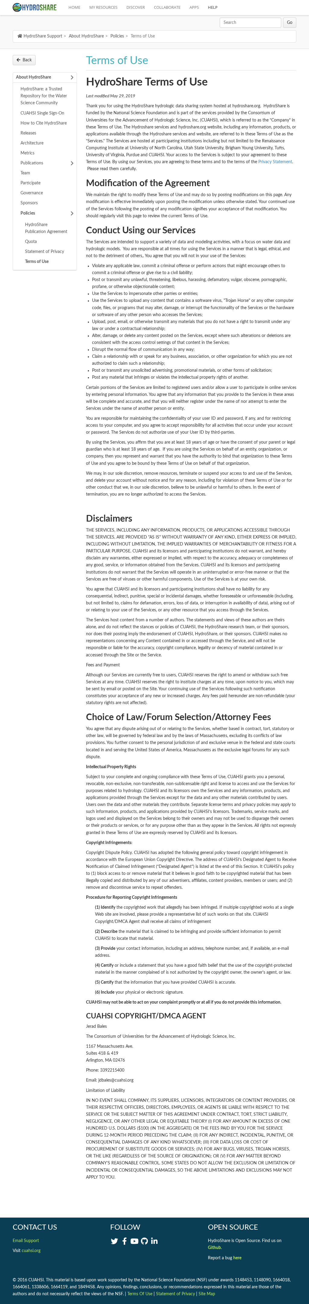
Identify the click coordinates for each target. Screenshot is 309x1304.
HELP (213, 7)
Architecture (32, 143)
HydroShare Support (43, 36)
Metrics (27, 153)
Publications (32, 163)
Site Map (207, 1294)
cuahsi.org (31, 1251)
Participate (30, 183)
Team (25, 173)
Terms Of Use (139, 1294)
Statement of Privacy (44, 252)
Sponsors (29, 203)
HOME (74, 7)
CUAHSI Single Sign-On (42, 113)
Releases (28, 133)
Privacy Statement (275, 162)
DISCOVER (135, 7)
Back (27, 60)
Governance (32, 193)
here (237, 1258)
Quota (31, 242)
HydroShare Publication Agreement (46, 228)
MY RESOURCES (103, 7)
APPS (194, 7)
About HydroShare (86, 36)
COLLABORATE (167, 7)
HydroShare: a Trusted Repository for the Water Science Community (44, 96)
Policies (117, 36)
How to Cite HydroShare (44, 123)
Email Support (26, 1241)
